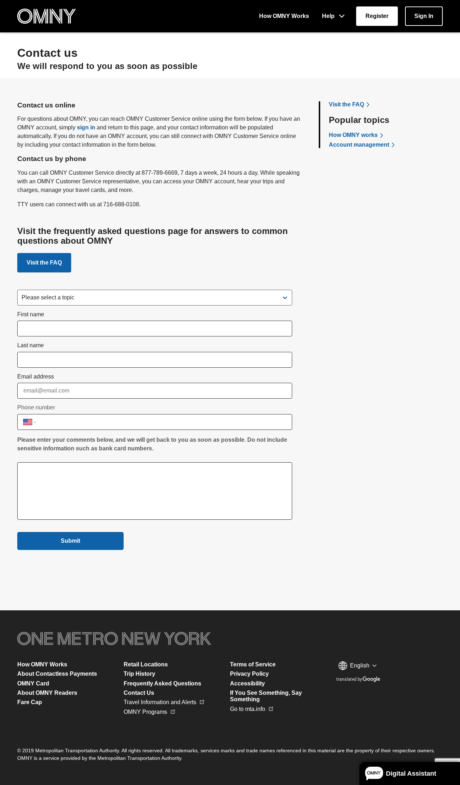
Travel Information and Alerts (160, 702)
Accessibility (247, 683)
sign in (86, 127)
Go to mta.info (247, 709)
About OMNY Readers (47, 693)
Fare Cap (29, 702)
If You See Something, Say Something (266, 696)
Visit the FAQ (44, 263)
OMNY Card (33, 683)
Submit (70, 541)
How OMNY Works (42, 664)
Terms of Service (253, 664)
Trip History (139, 674)
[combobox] (22, 297)
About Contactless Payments (57, 674)
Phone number (36, 407)
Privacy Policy (249, 674)
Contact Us (139, 693)
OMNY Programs (145, 712)
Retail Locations (146, 664)
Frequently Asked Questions (162, 683)
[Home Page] (46, 16)
